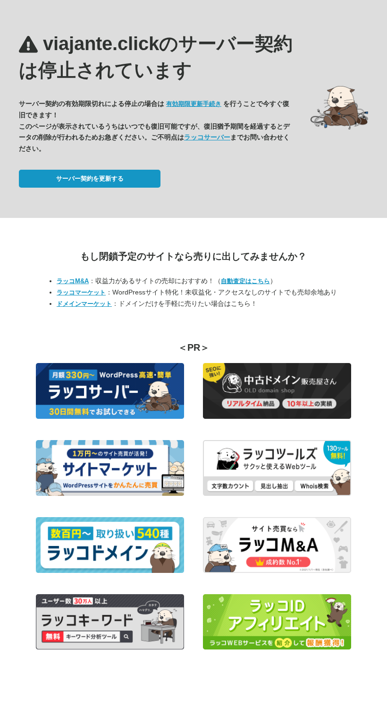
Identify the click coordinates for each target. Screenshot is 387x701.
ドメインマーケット (84, 303)
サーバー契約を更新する (90, 178)
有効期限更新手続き (193, 103)
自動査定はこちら (245, 281)
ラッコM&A (73, 281)
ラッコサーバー (207, 137)
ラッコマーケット (81, 292)
